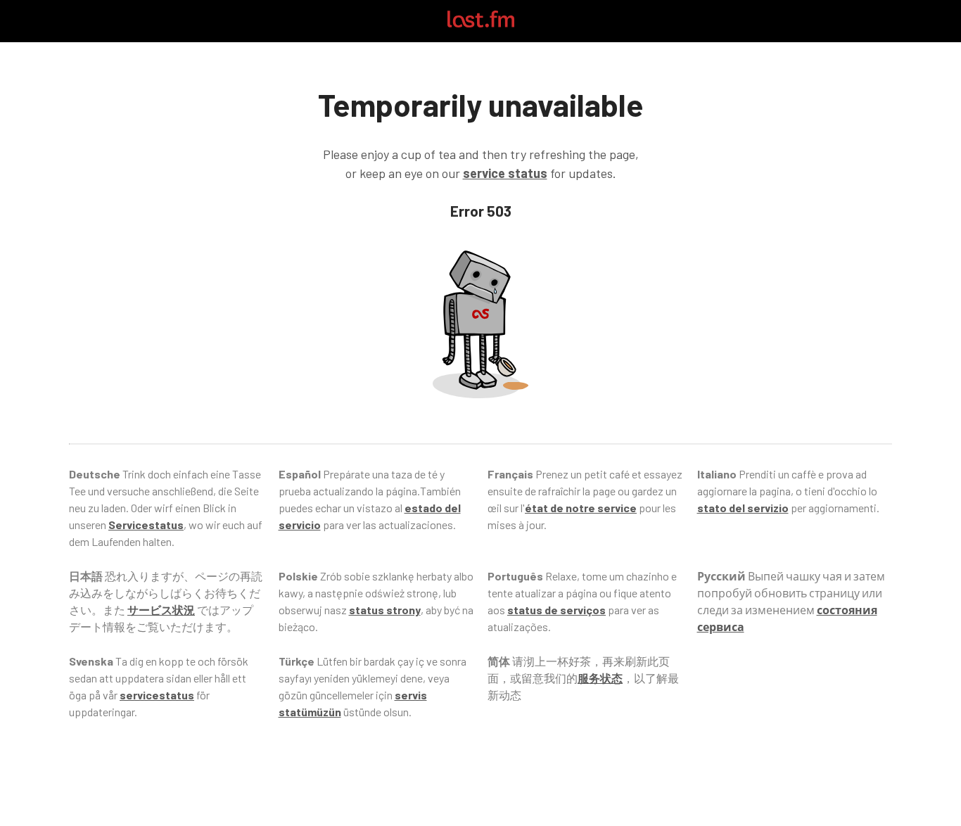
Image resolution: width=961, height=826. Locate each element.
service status (505, 173)
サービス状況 (161, 609)
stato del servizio (743, 507)
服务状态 (600, 678)
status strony (385, 609)
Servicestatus (146, 524)
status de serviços (556, 609)
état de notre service (581, 507)
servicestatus (157, 694)
